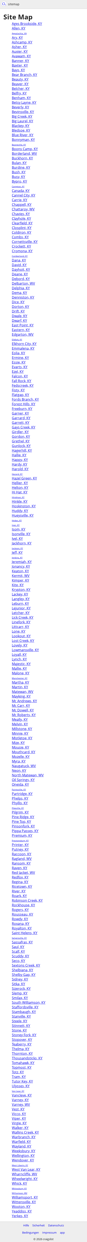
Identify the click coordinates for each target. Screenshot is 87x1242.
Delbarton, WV (23, 283)
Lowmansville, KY (25, 650)
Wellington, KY (23, 1155)
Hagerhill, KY (22, 450)
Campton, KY (18, 186)
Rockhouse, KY (23, 905)
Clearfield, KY (22, 223)
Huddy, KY (20, 510)
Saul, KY (18, 946)
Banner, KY (20, 60)
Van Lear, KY (18, 1091)
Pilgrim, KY (20, 812)
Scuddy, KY (20, 956)
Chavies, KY (21, 213)
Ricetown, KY (22, 886)
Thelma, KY (20, 1049)
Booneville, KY (19, 144)
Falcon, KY (20, 376)
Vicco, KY (19, 1113)
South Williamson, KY (28, 1002)
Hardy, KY (19, 464)
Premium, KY (22, 835)
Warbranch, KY (23, 1137)
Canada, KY (21, 190)
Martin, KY (20, 687)
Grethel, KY (21, 441)
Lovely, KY (19, 645)
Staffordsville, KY (25, 1007)
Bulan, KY (19, 162)
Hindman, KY (18, 497)
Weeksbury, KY (23, 1151)
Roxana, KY (20, 923)
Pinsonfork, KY (23, 826)
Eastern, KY (21, 329)
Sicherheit (38, 1225)
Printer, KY (20, 844)
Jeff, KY (17, 552)
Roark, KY (19, 895)
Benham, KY (21, 98)
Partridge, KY (22, 793)
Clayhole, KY (21, 218)
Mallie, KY (19, 668)
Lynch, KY (19, 659)
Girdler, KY (20, 432)
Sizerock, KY (21, 988)
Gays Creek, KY (23, 427)
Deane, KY (20, 274)
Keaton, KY (20, 571)
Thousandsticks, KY (27, 1058)
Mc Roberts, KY (24, 715)
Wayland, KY (21, 1146)
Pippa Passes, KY (25, 830)
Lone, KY (18, 631)
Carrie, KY (19, 200)
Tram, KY (19, 1076)
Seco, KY (18, 960)
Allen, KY (18, 28)
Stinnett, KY (21, 1025)
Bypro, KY (19, 181)
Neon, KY (19, 770)
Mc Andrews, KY (24, 701)
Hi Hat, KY (19, 492)
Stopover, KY (22, 1039)
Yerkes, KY (20, 1216)
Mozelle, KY (21, 756)
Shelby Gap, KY (23, 974)
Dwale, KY (19, 316)
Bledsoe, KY (21, 130)
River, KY (19, 891)
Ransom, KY (21, 863)
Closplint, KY (21, 227)
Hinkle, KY (19, 501)
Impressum (49, 1232)
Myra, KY (19, 761)
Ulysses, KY (21, 1086)
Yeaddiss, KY (22, 1211)
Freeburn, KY (22, 408)
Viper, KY (19, 1118)
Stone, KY (19, 1030)
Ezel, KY (18, 371)
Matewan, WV (22, 691)
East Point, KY (23, 325)
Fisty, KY (18, 390)
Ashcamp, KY (22, 42)
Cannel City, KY (23, 195)
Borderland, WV (24, 153)
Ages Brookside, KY (27, 23)
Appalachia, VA (19, 33)
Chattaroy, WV (23, 209)
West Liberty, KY (20, 1165)
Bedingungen (30, 1232)
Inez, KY (16, 525)
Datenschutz (56, 1225)
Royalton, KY (22, 928)
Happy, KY (20, 459)
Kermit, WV (21, 575)
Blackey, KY (20, 125)
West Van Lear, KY (26, 1169)
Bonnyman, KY (23, 139)
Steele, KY (19, 1021)
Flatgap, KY (20, 394)
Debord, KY (21, 278)
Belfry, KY (19, 93)
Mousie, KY (20, 747)
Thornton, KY (22, 1053)
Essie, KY (19, 362)
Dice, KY (18, 302)
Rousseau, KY (22, 914)
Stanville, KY (21, 1016)
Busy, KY (18, 176)
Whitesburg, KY (19, 1188)
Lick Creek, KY (22, 617)
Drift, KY (18, 311)
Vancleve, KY (22, 1095)
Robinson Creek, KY (27, 900)
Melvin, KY (20, 724)
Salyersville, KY (19, 937)
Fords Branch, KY (25, 399)
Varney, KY (20, 1100)
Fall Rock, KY (21, 381)
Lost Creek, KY (23, 640)
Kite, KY (18, 585)
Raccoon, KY (21, 854)
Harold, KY (20, 469)
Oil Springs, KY (23, 779)
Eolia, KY (18, 353)
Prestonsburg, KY (20, 840)
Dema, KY (19, 292)
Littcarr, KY (20, 626)
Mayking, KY (21, 696)
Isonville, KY (21, 534)
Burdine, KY (21, 167)
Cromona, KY (22, 251)
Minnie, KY (20, 733)
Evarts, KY (19, 367)
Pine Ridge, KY (23, 817)
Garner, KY (20, 413)
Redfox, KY (20, 877)
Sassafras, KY (22, 942)
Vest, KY (18, 1109)
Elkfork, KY (17, 339)
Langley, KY (21, 599)
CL (4, 3)
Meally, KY (20, 719)
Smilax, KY (20, 997)
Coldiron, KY (21, 232)
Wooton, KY (21, 1206)
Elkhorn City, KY (24, 343)
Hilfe (26, 1225)
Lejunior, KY (21, 608)
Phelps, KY (20, 798)
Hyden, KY (17, 520)
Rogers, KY (20, 909)
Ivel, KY (17, 538)
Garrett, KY (20, 422)
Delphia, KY (21, 288)
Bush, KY (19, 172)
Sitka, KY (18, 984)
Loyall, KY (19, 654)
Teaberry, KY (21, 1044)
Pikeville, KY (18, 808)
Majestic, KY (21, 663)
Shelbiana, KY (22, 970)
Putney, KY (20, 849)
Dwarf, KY (19, 320)
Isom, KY (18, 529)
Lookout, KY (21, 636)
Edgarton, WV (23, 334)
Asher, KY (19, 46)
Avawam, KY (21, 56)
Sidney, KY (20, 979)
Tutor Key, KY (22, 1081)
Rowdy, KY (20, 919)
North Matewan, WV (28, 775)
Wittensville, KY (24, 1202)
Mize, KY (18, 742)
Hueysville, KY (23, 515)
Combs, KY (20, 237)
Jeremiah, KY (22, 561)
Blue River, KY (22, 135)
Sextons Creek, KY (26, 965)
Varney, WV (21, 1104)
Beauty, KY (20, 79)
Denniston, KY (23, 297)
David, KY (19, 265)
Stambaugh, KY (24, 1011)
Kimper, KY (20, 580)
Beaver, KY (20, 84)
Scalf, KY (18, 951)
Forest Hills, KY (23, 404)
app (62, 1232)
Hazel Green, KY (24, 478)
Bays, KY (18, 70)
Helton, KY (20, 487)
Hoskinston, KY (24, 506)
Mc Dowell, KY (23, 710)
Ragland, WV (22, 858)
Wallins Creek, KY (25, 1132)
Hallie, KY (19, 455)
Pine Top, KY (21, 821)
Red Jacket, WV (23, 872)
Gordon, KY (21, 436)
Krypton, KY (21, 589)
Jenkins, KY (17, 557)
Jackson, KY (17, 548)
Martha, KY (20, 682)
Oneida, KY (20, 784)
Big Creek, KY (22, 116)
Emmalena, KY (23, 348)
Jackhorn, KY (21, 543)
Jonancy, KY (21, 566)
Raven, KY (19, 868)
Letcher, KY (21, 612)
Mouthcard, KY (23, 752)
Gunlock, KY (21, 445)
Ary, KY (17, 37)
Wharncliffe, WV (24, 1174)
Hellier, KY (20, 483)
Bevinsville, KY (23, 111)
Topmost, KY (21, 1067)
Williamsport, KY (25, 1197)
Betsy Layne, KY (24, 102)
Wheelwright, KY (25, 1178)
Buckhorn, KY (22, 158)
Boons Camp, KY (25, 149)
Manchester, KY (19, 678)
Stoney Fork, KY (24, 1035)
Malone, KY (20, 673)
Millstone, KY (22, 728)
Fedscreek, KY (23, 385)
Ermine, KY (20, 357)
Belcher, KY (21, 88)
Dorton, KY (20, 306)
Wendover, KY (23, 1160)
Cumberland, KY (20, 256)
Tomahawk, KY (23, 1062)
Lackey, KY (20, 594)
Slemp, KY (19, 993)
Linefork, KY (21, 622)
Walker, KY (20, 1127)
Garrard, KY (21, 418)
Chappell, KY (21, 204)
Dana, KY (19, 260)
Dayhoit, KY (21, 269)
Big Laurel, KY (22, 121)
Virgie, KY (19, 1123)
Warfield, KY (21, 1141)
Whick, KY (19, 1183)
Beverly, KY (20, 107)
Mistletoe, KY (22, 738)
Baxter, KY (20, 65)
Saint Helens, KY (24, 933)
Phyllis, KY (20, 803)
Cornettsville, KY (25, 241)
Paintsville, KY (19, 789)
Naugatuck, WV (24, 766)
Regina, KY (20, 882)
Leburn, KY (20, 603)
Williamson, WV (19, 1193)
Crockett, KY (21, 246)
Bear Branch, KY (24, 74)
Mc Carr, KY (21, 705)
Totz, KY (18, 1072)
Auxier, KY (20, 51)
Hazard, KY (17, 474)
